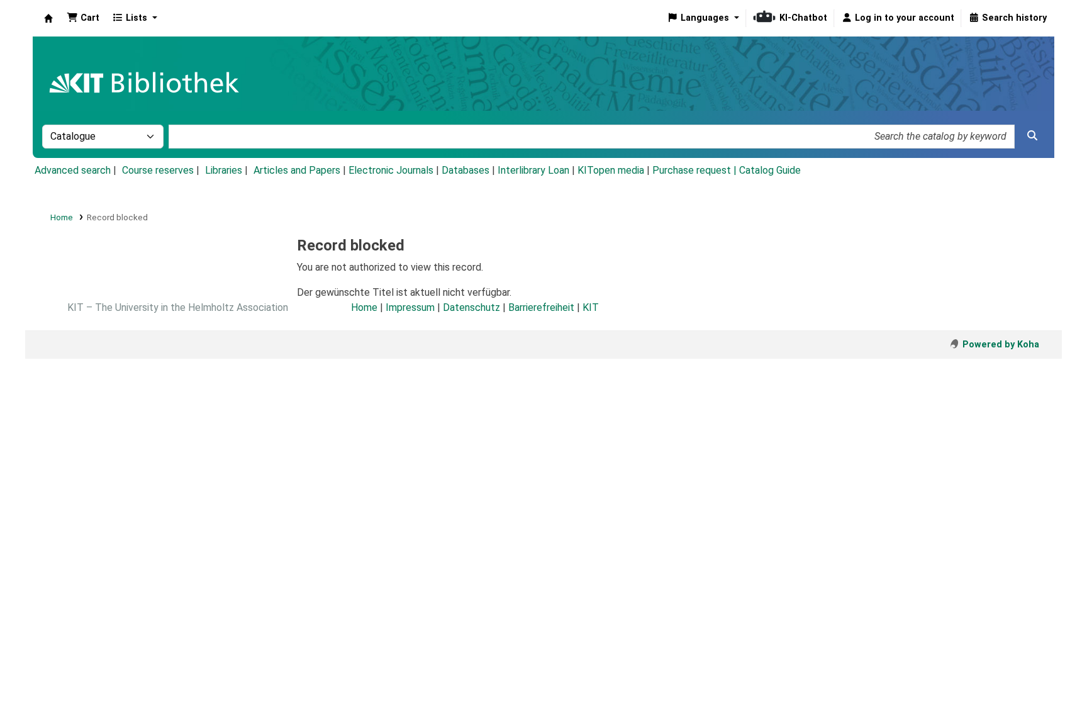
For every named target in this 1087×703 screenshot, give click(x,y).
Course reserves (158, 170)
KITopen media (610, 170)
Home (61, 217)
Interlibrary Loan (533, 170)
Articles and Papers (297, 170)
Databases (465, 170)
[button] (83, 18)
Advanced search (73, 170)
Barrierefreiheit (541, 307)
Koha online (48, 18)
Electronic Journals (390, 170)
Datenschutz (471, 307)
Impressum (410, 307)
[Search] (1032, 136)
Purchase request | (695, 170)
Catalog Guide (770, 170)
